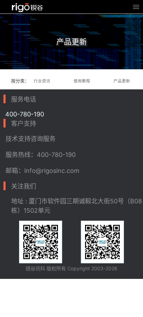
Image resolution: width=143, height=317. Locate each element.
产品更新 (121, 81)
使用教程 (82, 81)
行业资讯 (42, 81)
